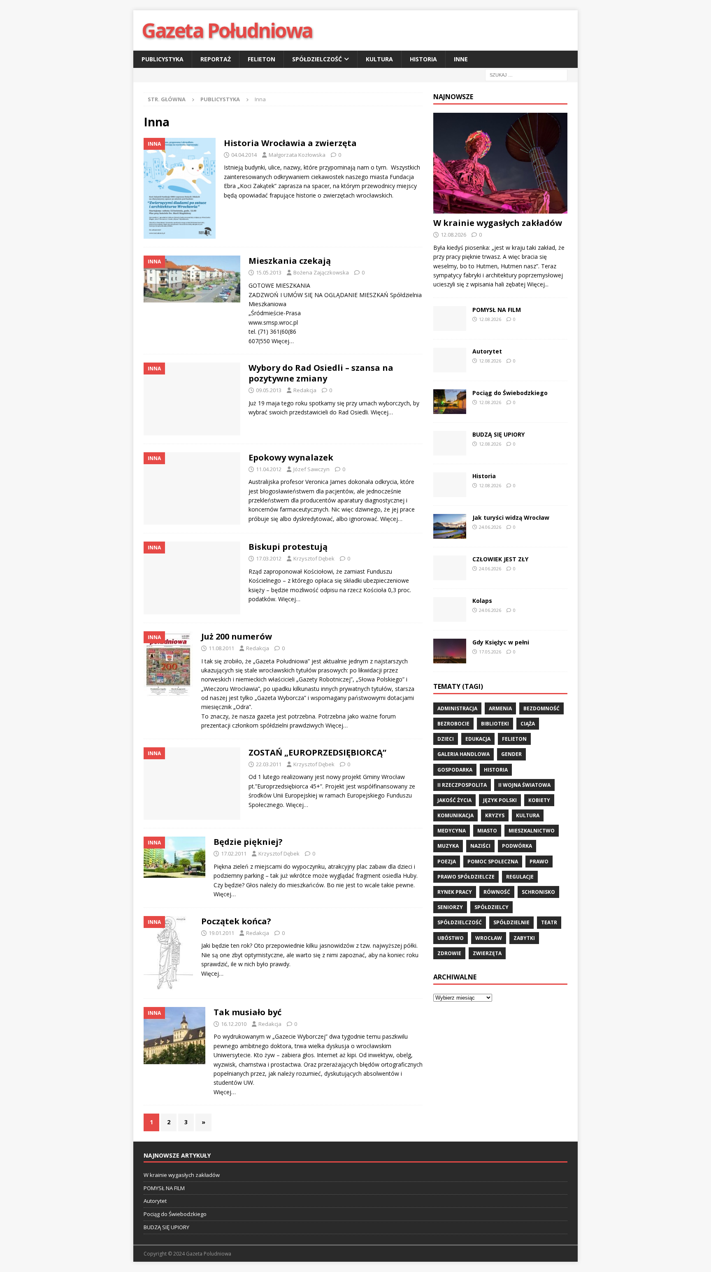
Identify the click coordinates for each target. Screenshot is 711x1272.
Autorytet (487, 351)
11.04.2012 (268, 469)
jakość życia (454, 800)
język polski (500, 800)
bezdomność (541, 708)
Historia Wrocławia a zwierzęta (290, 143)
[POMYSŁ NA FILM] (449, 318)
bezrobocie (453, 723)
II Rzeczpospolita (462, 784)
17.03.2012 (268, 558)
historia (496, 769)
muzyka (448, 845)
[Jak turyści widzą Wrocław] (449, 526)
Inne (461, 59)
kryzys (494, 815)
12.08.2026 (453, 234)
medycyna (451, 830)
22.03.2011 (268, 764)
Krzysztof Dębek (314, 558)
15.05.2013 (268, 272)
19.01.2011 (221, 933)
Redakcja (304, 390)
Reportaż (215, 59)
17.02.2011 (233, 853)
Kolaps (482, 601)
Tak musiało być (247, 1012)
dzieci (445, 738)
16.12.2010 (233, 1024)
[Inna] (180, 188)
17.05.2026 (490, 652)
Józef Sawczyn (311, 469)
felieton (514, 738)
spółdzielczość (459, 922)
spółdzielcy (491, 907)
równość (496, 891)
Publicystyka (163, 59)
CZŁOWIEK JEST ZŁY (500, 559)
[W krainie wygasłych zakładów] (500, 163)
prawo (539, 861)
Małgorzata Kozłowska (297, 154)
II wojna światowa (524, 784)
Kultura (379, 59)
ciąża (527, 723)
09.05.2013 (268, 390)
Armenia (500, 708)
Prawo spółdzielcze (466, 876)
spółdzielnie (511, 922)
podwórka (517, 845)
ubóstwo (450, 938)
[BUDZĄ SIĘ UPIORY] (449, 443)
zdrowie (449, 953)
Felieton (261, 59)
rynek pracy (454, 891)
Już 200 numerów (236, 636)
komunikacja (455, 815)
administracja (457, 708)
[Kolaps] (449, 609)
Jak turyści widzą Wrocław (511, 517)
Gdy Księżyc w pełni (500, 642)
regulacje (520, 876)
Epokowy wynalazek (291, 457)
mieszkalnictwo (532, 830)
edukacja (477, 738)
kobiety (539, 800)
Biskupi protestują (288, 546)
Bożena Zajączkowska (321, 272)
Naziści (480, 845)
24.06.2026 (490, 527)
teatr (549, 922)
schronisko (538, 891)
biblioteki (495, 723)
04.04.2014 (244, 154)
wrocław (488, 938)
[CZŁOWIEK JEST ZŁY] (449, 568)
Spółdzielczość (317, 59)
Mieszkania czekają (290, 260)
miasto (487, 830)
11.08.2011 (221, 648)
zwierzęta (487, 953)
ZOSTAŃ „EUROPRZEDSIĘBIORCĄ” (317, 752)
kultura (527, 815)
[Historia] (449, 484)
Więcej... (537, 284)
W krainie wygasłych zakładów (497, 222)
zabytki (524, 938)
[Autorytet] (449, 360)
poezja (446, 861)
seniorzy (450, 907)
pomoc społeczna (492, 861)
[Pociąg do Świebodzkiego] (449, 401)
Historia (423, 59)
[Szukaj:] (526, 75)
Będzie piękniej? (248, 841)
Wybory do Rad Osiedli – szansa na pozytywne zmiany (321, 373)
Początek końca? (236, 921)
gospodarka (454, 769)
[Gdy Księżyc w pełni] (449, 651)
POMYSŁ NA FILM (496, 310)
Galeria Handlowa (463, 754)
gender (511, 754)
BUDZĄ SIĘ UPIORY (498, 434)
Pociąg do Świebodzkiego (510, 393)
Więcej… (283, 341)
